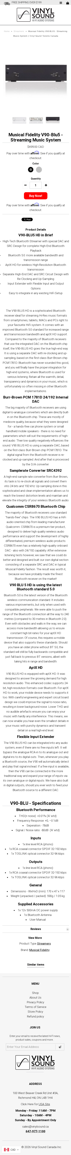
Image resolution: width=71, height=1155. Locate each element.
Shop (35, 993)
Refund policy (35, 1016)
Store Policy (35, 1011)
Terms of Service (35, 1007)
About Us (35, 997)
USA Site (44, 1104)
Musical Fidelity (39, 950)
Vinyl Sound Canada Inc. (46, 1147)
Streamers (19, 31)
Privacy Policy (35, 1002)
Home (7, 31)
